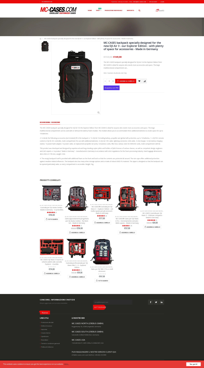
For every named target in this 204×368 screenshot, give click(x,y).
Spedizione (45, 336)
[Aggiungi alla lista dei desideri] (139, 81)
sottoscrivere (100, 307)
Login (162, 2)
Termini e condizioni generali (50, 343)
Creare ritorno (45, 333)
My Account (153, 2)
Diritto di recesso (46, 326)
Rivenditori (44, 340)
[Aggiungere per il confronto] (144, 81)
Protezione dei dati (47, 322)
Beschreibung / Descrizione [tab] (50, 122)
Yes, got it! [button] (193, 364)
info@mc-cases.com (139, 2)
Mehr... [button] (66, 364)
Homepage (40, 38)
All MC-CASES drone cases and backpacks (52, 205)
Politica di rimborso (47, 347)
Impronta (44, 329)
